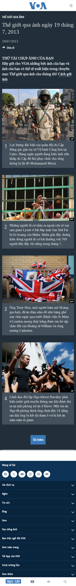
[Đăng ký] (46, 474)
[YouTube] (32, 581)
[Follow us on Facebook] (5, 474)
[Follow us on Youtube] (22, 474)
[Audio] (48, 581)
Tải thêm (38, 440)
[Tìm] (65, 581)
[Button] (8, 48)
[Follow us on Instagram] (30, 474)
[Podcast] (38, 474)
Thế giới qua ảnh (13, 17)
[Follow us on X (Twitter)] (13, 474)
